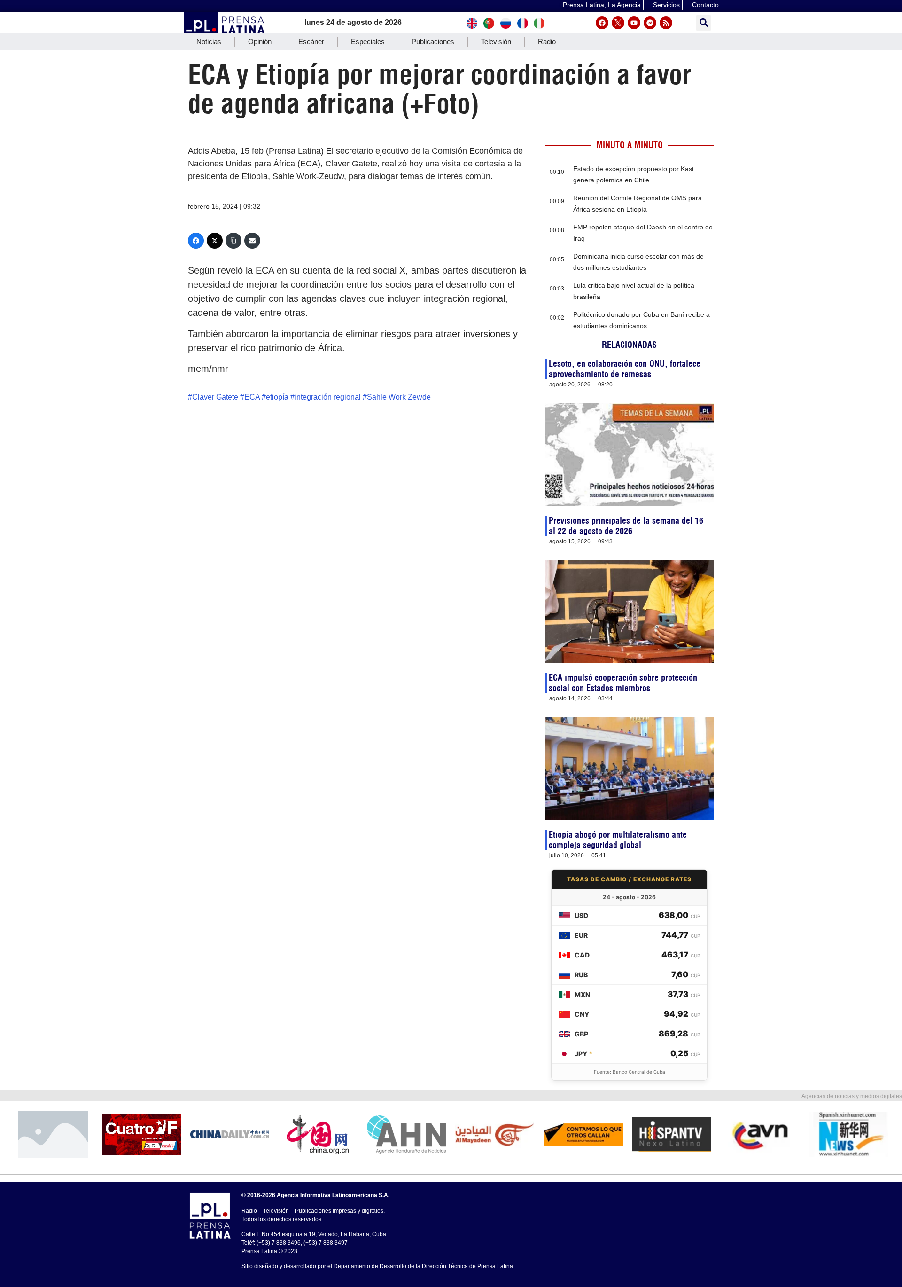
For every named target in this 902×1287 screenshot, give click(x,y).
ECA (252, 397)
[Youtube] (634, 22)
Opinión (260, 42)
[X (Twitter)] (215, 241)
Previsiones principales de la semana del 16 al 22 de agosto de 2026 (626, 525)
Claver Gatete (215, 397)
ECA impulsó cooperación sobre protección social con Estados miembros (623, 682)
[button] (703, 23)
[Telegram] (650, 22)
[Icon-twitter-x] (618, 22)
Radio (547, 42)
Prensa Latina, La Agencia (602, 4)
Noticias (208, 42)
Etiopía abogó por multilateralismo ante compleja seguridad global (618, 839)
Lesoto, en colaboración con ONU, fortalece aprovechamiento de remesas (624, 368)
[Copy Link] (233, 241)
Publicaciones (433, 42)
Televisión (496, 42)
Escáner (311, 42)
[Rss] (666, 22)
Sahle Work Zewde (399, 397)
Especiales (368, 42)
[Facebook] (602, 22)
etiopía (277, 397)
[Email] (252, 241)
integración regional (328, 397)
